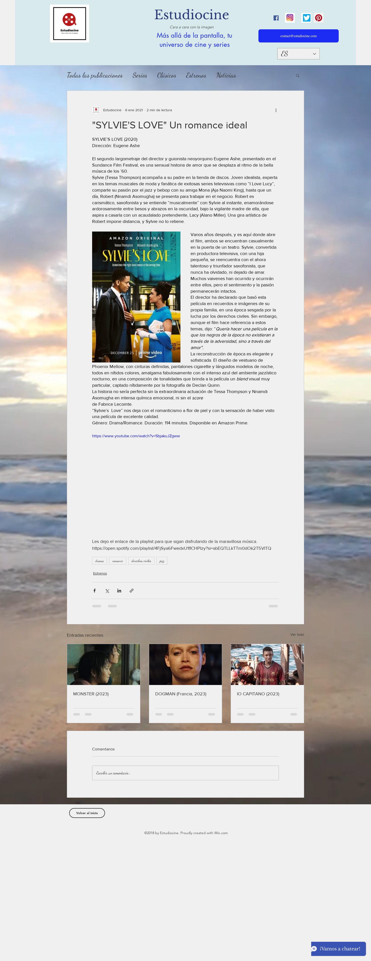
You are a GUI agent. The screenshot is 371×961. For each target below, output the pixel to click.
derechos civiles (141, 561)
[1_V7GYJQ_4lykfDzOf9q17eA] (290, 18)
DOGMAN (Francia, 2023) (180, 693)
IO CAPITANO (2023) (258, 693)
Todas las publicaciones (95, 75)
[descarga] (306, 18)
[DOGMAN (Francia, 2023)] (185, 664)
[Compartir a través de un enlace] (131, 590)
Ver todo (297, 634)
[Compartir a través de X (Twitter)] (106, 590)
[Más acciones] (276, 110)
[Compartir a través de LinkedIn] (119, 590)
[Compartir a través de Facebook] (94, 590)
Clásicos (166, 75)
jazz (162, 561)
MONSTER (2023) (91, 693)
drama (99, 561)
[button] (297, 75)
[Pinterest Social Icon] (319, 18)
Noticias (226, 75)
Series (140, 75)
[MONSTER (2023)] (103, 664)
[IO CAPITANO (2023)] (267, 664)
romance (117, 561)
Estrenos (196, 75)
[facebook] (276, 17)
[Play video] (185, 485)
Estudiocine (191, 14)
